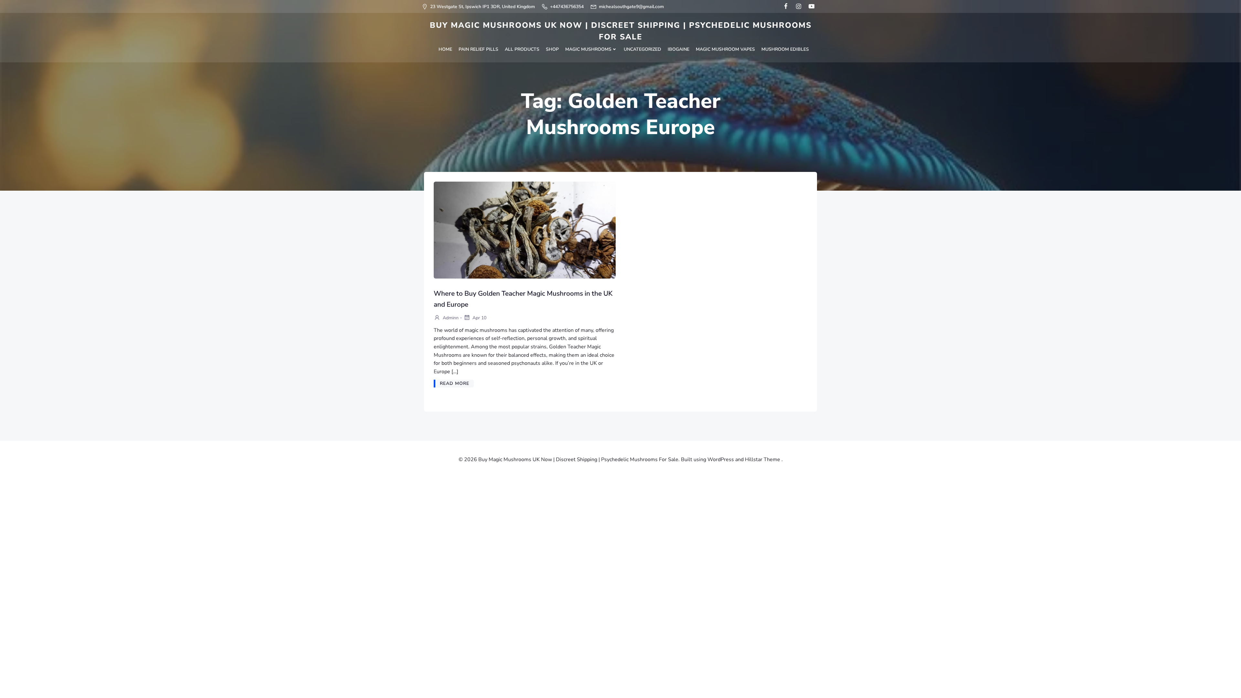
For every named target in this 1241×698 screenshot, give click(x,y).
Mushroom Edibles (785, 49)
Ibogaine (678, 49)
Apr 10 (478, 318)
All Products (522, 49)
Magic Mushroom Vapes (725, 49)
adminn (450, 318)
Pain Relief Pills (478, 49)
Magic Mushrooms (588, 49)
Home (445, 49)
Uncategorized (642, 49)
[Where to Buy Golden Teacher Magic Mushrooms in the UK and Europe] (525, 229)
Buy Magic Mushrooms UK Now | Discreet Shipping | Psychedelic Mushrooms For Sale (620, 31)
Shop (552, 49)
